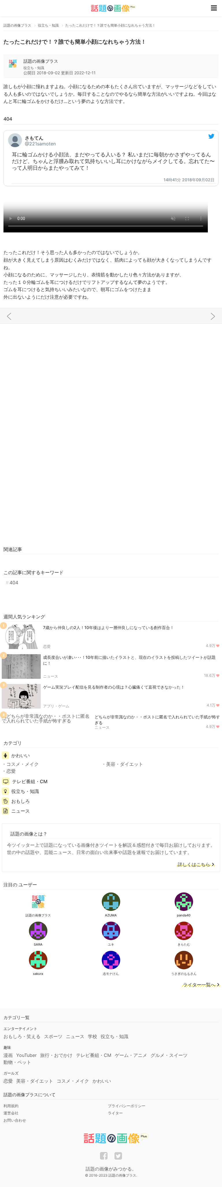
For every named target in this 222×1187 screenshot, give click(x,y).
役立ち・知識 (25, 791)
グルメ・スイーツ (169, 1055)
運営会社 (10, 1113)
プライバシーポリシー (126, 1105)
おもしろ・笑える (21, 1036)
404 (14, 582)
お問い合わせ (14, 1120)
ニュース (50, 676)
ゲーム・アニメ (131, 1055)
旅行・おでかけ (56, 1055)
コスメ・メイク (22, 764)
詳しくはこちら (194, 864)
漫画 (8, 1055)
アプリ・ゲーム (56, 706)
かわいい (20, 755)
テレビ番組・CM (29, 781)
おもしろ (20, 801)
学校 (92, 1036)
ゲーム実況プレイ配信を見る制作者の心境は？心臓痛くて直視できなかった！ (114, 687)
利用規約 (10, 1105)
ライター (115, 1113)
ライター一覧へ (199, 985)
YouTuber (26, 1055)
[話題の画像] (110, 8)
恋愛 (47, 646)
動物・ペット (17, 1062)
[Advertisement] (111, 370)
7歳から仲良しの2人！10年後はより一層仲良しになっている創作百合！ (108, 627)
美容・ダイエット (124, 764)
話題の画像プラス (40, 61)
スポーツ (53, 1036)
